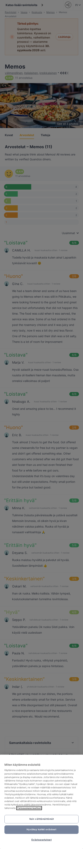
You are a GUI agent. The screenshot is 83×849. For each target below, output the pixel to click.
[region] (41, 802)
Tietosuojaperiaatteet (29, 808)
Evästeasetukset (41, 839)
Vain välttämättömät (41, 819)
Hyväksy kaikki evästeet (41, 829)
